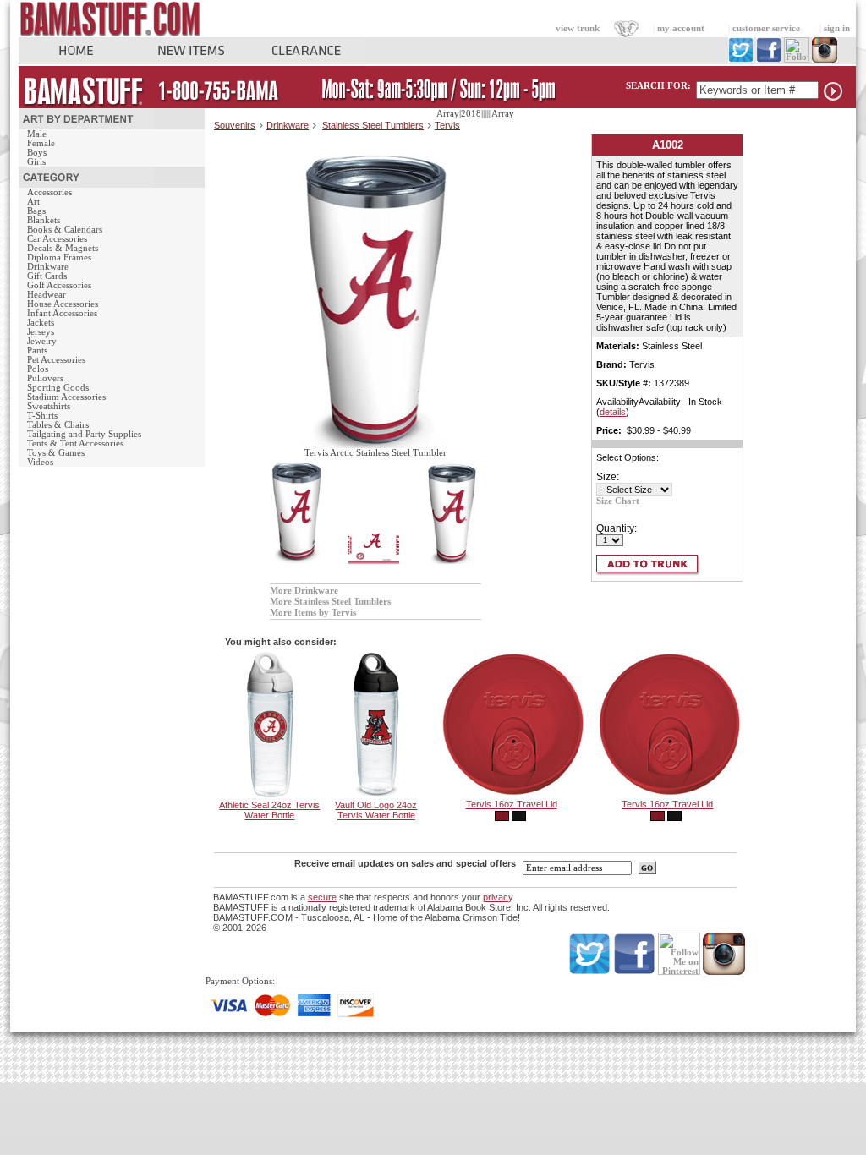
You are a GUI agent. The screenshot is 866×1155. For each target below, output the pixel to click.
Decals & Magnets (62, 248)
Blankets (43, 220)
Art (33, 201)
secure (322, 897)
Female (41, 143)
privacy (497, 897)
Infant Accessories (62, 313)
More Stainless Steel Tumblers (330, 601)
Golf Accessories (59, 285)
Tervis (447, 125)
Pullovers (45, 378)
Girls (36, 162)
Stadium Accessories (66, 397)
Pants (37, 350)
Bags (36, 211)
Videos (40, 462)
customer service (766, 28)
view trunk (578, 28)
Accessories (49, 192)
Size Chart (617, 501)
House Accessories (62, 304)
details (613, 412)
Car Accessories (57, 239)
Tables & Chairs (58, 425)
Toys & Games (56, 452)
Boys (37, 152)
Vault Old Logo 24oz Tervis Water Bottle (376, 810)
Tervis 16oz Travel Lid (511, 804)
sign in (837, 28)
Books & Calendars (64, 229)
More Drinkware (304, 590)
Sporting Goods (58, 387)
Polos (37, 369)
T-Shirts (42, 415)
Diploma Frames (59, 257)
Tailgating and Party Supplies (84, 434)
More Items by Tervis (313, 612)
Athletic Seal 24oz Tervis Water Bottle (269, 810)
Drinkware (48, 266)
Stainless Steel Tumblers (373, 125)
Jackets (40, 322)
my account (680, 28)
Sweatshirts (48, 406)
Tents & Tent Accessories (75, 443)
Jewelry (42, 341)
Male (37, 134)
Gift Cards (47, 276)
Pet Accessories (56, 359)
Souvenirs (234, 125)
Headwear (46, 294)
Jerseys (40, 332)
